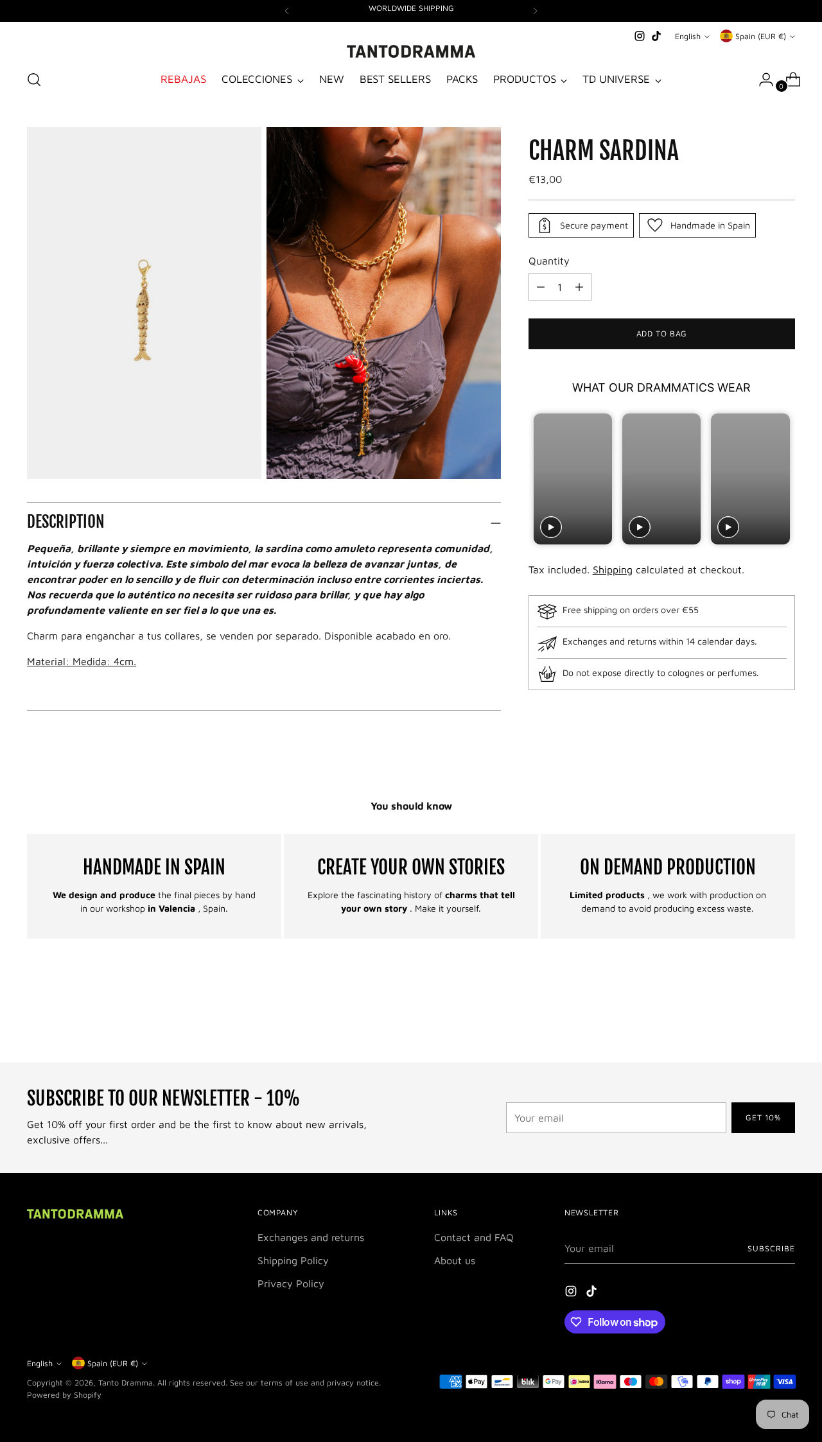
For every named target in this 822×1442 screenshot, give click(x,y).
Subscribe (771, 1248)
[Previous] (287, 11)
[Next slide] (784, 479)
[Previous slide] (540, 479)
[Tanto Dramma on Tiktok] (656, 36)
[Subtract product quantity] (579, 287)
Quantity (549, 260)
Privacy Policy (291, 1283)
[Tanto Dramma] (411, 51)
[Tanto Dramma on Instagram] (639, 36)
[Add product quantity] (540, 287)
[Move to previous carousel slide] (754, 1019)
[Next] (535, 11)
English (688, 36)
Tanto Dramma (125, 1382)
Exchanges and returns (311, 1237)
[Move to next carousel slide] (784, 1018)
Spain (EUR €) (760, 36)
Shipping (613, 570)
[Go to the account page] (761, 79)
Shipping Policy (293, 1260)
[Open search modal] (34, 79)
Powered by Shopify (64, 1395)
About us (454, 1260)
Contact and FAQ (474, 1237)
